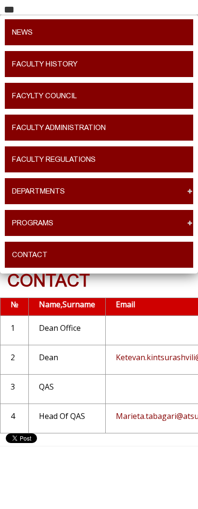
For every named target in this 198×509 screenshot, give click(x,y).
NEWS (22, 32)
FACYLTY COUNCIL (44, 95)
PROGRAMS (32, 223)
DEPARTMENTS (38, 191)
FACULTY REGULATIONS (54, 159)
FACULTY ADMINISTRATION (59, 127)
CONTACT (30, 254)
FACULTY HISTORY (44, 64)
